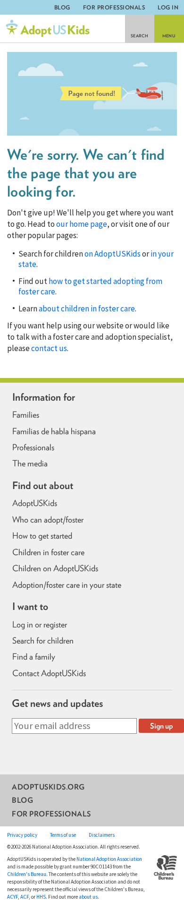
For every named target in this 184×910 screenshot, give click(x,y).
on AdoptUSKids (112, 254)
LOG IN (168, 7)
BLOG (62, 7)
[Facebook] (17, 754)
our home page (81, 224)
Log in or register (39, 624)
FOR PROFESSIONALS (114, 7)
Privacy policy (22, 835)
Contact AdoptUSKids (49, 673)
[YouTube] (65, 754)
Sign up (161, 725)
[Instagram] (33, 754)
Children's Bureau (26, 874)
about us (88, 896)
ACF (24, 896)
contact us (49, 348)
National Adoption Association (109, 859)
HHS (41, 896)
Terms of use (63, 835)
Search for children (43, 640)
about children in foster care (87, 308)
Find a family (33, 656)
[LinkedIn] (49, 754)
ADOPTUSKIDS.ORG (48, 786)
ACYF (12, 896)
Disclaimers (102, 835)
